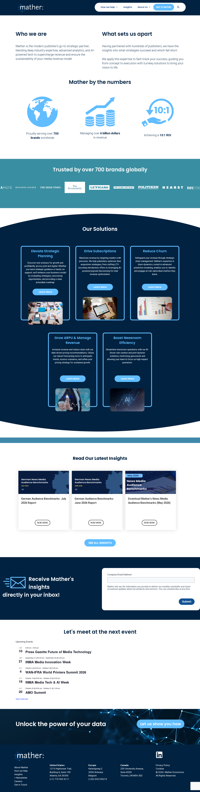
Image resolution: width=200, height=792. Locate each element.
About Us (143, 7)
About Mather (21, 767)
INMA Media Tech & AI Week (47, 682)
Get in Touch (20, 784)
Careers (18, 781)
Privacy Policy (163, 765)
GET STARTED (163, 7)
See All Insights (100, 542)
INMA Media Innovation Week (48, 662)
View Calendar (22, 699)
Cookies (160, 768)
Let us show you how (160, 724)
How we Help (20, 770)
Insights (127, 7)
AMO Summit (35, 692)
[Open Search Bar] (178, 7)
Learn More (45, 292)
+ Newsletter (20, 777)
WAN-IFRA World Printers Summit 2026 (55, 672)
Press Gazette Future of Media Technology (58, 651)
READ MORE (42, 523)
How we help (108, 7)
